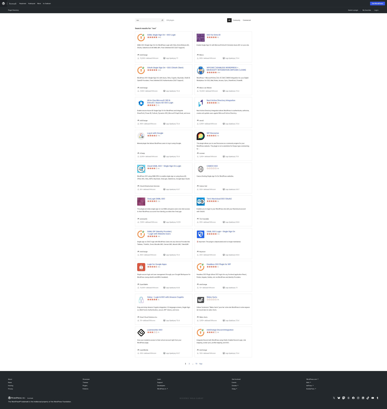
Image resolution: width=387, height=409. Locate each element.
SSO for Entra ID (214, 35)
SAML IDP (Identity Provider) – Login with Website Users (159, 232)
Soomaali (30, 398)
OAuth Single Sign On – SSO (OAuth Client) (165, 68)
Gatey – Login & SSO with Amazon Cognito (165, 297)
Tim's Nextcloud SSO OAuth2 (219, 199)
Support (160, 382)
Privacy (10, 389)
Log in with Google (155, 133)
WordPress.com (312, 379)
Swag (234, 389)
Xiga (200, 364)
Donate (235, 385)
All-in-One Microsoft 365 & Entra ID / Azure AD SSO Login (160, 101)
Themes (85, 382)
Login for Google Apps (157, 264)
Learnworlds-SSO (154, 330)
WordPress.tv (162, 389)
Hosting (10, 385)
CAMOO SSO (212, 166)
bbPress (310, 385)
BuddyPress (311, 389)
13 (196, 364)
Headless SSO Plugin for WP (219, 264)
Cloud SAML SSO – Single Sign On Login (164, 166)
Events (234, 382)
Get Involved (236, 379)
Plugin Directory (13, 10)
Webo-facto (212, 297)
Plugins (85, 385)
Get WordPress (377, 3)
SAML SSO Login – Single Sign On (221, 231)
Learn (159, 379)
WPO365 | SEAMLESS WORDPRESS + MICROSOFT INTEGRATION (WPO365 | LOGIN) (226, 69)
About (10, 379)
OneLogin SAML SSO (156, 199)
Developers (161, 385)
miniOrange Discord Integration (220, 330)
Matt (308, 382)
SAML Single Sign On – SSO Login (161, 35)
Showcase (86, 379)
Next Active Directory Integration (221, 100)
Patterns (85, 389)
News (10, 382)
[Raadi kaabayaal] (162, 20)
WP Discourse (213, 133)
